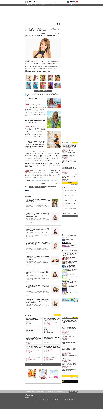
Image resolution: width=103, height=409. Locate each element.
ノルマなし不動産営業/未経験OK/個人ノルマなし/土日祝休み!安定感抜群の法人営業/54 (69, 321)
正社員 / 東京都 (34, 330)
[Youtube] (77, 2)
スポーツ (49, 4)
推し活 (71, 4)
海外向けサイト (54, 391)
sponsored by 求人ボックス (74, 184)
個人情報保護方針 (60, 391)
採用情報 (71, 391)
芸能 (29, 4)
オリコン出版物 (31, 391)
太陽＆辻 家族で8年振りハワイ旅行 (70, 208)
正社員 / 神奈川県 (52, 321)
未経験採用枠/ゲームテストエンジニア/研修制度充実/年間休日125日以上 (69, 168)
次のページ (57, 33)
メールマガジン (48, 391)
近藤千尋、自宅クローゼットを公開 (70, 213)
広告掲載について (37, 391)
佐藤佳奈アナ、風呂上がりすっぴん (70, 200)
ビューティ (60, 4)
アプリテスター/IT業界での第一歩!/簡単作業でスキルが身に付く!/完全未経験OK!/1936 (69, 176)
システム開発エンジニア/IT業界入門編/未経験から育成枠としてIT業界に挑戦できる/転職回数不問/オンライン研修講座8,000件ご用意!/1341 (69, 147)
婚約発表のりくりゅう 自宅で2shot (70, 198)
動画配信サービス (45, 4)
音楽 (31, 4)
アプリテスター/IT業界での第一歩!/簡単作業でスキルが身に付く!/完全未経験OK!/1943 (69, 161)
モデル (41, 186)
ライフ (64, 4)
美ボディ (42, 187)
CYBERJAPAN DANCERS (34, 186)
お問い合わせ (43, 391)
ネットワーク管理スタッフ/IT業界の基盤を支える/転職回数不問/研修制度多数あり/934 (69, 349)
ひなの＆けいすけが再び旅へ (69, 205)
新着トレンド (74, 4)
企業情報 (75, 391)
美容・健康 (32, 187)
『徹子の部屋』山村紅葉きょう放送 (70, 190)
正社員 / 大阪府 (52, 358)
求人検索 (57, 315)
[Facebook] (73, 2)
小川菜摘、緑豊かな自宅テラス (69, 203)
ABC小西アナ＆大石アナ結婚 (69, 195)
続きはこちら (43, 364)
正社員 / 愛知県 (34, 321)
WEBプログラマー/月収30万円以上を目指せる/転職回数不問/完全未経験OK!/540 (69, 357)
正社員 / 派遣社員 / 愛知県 (51, 330)
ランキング (67, 4)
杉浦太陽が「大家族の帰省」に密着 (70, 192)
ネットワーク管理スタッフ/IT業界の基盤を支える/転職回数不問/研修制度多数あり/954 (69, 342)
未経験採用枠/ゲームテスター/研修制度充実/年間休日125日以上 (69, 335)
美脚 (54, 186)
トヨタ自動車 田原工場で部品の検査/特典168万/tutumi (69, 370)
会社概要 (26, 391)
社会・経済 (53, 4)
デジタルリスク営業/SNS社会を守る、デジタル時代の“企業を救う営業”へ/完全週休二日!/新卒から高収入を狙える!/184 (69, 154)
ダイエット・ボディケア (48, 186)
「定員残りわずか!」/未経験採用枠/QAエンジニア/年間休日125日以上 (69, 364)
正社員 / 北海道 (52, 349)
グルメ (57, 4)
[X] (71, 2)
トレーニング (37, 187)
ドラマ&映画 (34, 4)
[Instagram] (75, 2)
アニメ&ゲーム (39, 4)
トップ (27, 4)
